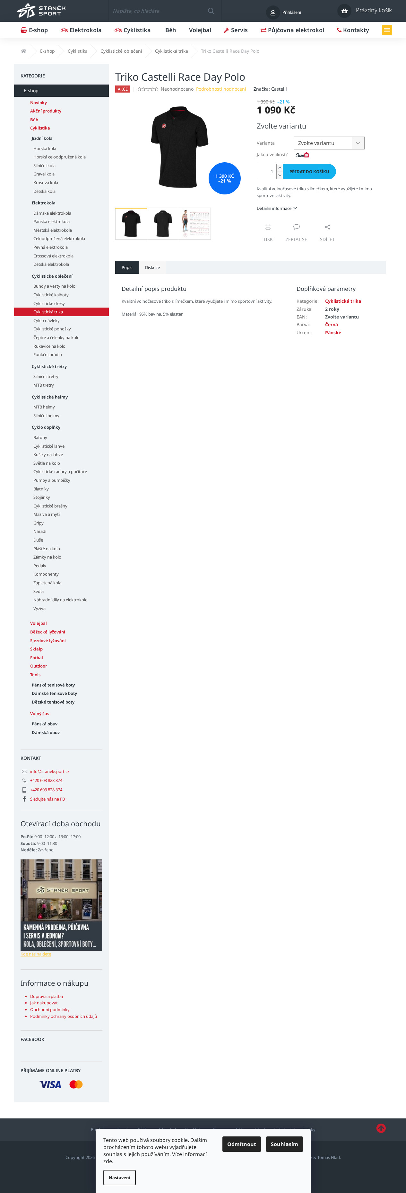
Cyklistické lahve (49, 446)
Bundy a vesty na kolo (54, 286)
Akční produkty (45, 111)
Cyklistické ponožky (52, 329)
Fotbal (36, 657)
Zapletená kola (47, 583)
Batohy (40, 437)
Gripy (38, 523)
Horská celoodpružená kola (59, 157)
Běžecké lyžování (47, 632)
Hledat (211, 11)
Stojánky (41, 497)
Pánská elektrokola (51, 221)
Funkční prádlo (47, 354)
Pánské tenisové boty (53, 685)
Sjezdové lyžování (48, 640)
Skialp (36, 649)
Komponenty (46, 574)
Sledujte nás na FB (47, 799)
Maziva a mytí (46, 514)
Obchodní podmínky (50, 1009)
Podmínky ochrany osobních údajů (63, 1016)
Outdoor (38, 666)
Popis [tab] (127, 267)
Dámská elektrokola (52, 213)
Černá (331, 324)
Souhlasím (284, 1144)
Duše (38, 540)
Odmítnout (241, 1144)
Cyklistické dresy (49, 303)
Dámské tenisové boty (54, 693)
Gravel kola (44, 174)
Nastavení (119, 1177)
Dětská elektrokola (51, 264)
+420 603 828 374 (46, 780)
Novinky (38, 102)
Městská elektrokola (52, 230)
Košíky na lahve (48, 454)
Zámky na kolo (47, 557)
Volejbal (38, 623)
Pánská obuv (44, 724)
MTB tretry (43, 385)
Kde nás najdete (36, 954)
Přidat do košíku (309, 172)
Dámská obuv (46, 732)
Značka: (270, 89)
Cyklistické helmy (50, 397)
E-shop (31, 90)
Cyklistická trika (48, 312)
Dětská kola (44, 191)
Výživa (39, 608)
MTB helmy (44, 407)
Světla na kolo (46, 463)
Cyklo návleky (46, 320)
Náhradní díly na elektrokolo (60, 600)
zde (107, 1161)
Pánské (333, 332)
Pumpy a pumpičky (51, 480)
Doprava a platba (46, 996)
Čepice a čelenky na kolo (56, 337)
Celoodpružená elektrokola (59, 238)
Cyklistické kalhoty (51, 295)
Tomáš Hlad (328, 1157)
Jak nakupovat (44, 1003)
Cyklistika (40, 128)
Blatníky (41, 489)
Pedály (39, 566)
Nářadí (39, 531)
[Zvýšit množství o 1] (279, 168)
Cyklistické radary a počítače (60, 471)
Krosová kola (45, 182)
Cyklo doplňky (46, 427)
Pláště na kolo (46, 549)
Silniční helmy (46, 415)
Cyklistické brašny (50, 506)
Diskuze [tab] (152, 267)
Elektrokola (44, 203)
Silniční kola (44, 165)
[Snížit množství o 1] (279, 175)
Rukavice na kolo (49, 346)
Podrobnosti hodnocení (221, 89)
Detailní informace (274, 208)
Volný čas (39, 713)
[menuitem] (34, 30)
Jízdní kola (42, 138)
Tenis (35, 674)
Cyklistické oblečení (52, 276)
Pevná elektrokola (50, 247)
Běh (34, 119)
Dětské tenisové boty (53, 702)
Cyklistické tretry (49, 366)
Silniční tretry (45, 376)
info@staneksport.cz (49, 771)
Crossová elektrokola (53, 256)
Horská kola (44, 148)
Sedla (38, 591)
